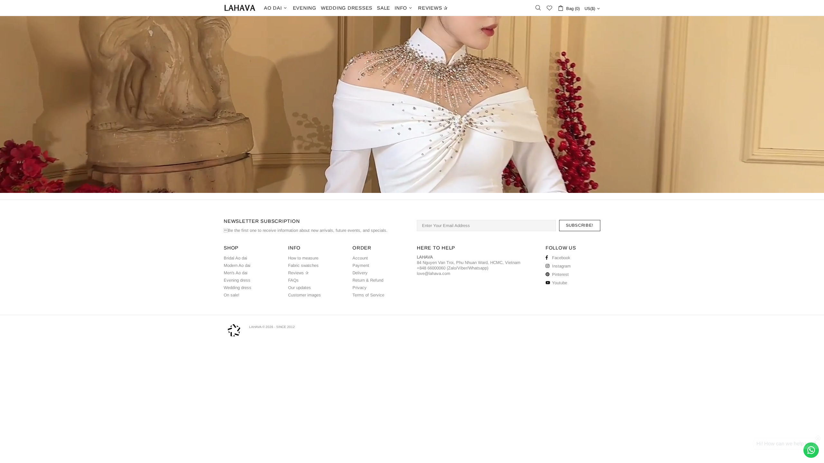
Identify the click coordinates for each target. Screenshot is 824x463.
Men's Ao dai (236, 272)
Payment (360, 265)
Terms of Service (368, 295)
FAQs (293, 280)
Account (360, 258)
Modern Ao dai (237, 265)
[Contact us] (811, 450)
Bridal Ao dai (235, 258)
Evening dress (237, 280)
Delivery (360, 272)
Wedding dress (237, 287)
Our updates (299, 287)
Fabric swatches (303, 265)
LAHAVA (240, 8)
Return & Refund (367, 280)
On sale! (231, 295)
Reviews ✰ (298, 272)
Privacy (359, 287)
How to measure (303, 258)
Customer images (304, 295)
